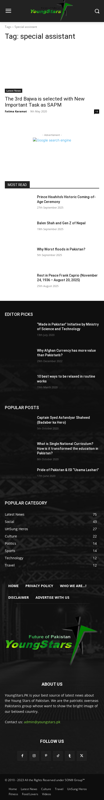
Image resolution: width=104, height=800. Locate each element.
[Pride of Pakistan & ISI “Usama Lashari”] (19, 478)
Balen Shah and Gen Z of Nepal (61, 223)
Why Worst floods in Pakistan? (61, 249)
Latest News (13, 90)
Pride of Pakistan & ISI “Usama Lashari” (68, 470)
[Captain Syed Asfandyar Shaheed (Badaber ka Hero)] (19, 425)
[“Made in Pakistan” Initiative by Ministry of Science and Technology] (19, 332)
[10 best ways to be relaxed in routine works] (19, 384)
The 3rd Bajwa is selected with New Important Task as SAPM (45, 102)
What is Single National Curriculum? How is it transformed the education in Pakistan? (67, 448)
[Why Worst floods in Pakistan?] (19, 257)
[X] (81, 756)
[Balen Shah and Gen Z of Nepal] (19, 231)
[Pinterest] (46, 756)
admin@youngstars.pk (42, 722)
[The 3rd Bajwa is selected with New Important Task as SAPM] (52, 69)
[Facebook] (22, 756)
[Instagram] (34, 756)
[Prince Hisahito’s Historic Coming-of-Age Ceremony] (19, 205)
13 (96, 111)
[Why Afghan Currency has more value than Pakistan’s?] (19, 358)
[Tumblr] (69, 756)
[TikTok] (58, 756)
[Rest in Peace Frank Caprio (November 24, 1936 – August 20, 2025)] (19, 283)
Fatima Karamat (16, 111)
